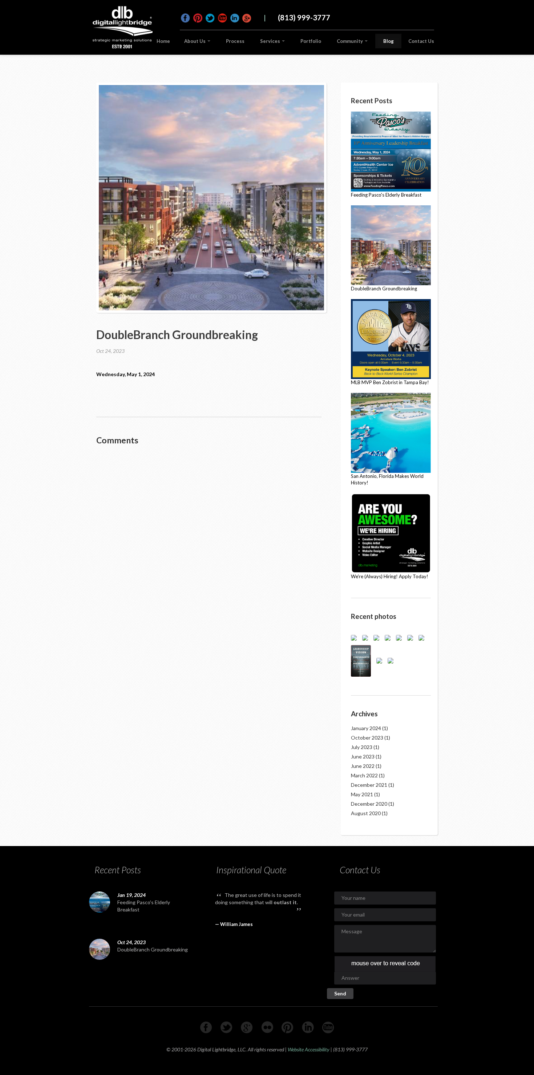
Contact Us (421, 41)
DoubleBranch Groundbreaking (152, 949)
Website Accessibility (308, 1049)
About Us (195, 41)
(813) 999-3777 (304, 17)
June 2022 (363, 766)
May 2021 (362, 794)
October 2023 (367, 737)
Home (163, 41)
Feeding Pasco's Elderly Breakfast (143, 906)
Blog (388, 41)
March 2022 (364, 775)
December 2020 (369, 804)
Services (270, 41)
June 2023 (363, 756)
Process (235, 41)
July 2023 (361, 747)
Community (350, 41)
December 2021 (369, 785)
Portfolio (310, 41)
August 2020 (366, 813)
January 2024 (366, 728)
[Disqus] (208, 544)
